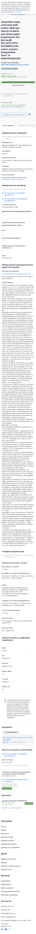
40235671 (5, 154)
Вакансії (4, 830)
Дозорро (4, 862)
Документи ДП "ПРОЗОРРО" (10, 847)
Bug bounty (5, 833)
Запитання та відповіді (9, 895)
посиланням (18, 12)
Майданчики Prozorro (8, 859)
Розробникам (5, 881)
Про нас (3, 826)
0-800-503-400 (5, 910)
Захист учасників (7, 888)
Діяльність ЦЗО (6, 869)
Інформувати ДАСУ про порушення (14, 115)
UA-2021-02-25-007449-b (10, 63)
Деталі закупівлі (8, 125)
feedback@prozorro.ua (8, 913)
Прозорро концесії (7, 840)
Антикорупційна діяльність (10, 891)
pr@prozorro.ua (6, 926)
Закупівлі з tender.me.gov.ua (11, 866)
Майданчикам (6, 884)
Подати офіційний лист (8, 917)
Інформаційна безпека (9, 844)
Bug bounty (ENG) (7, 837)
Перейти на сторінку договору (12, 808)
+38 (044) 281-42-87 (7, 906)
